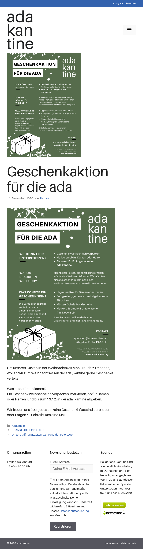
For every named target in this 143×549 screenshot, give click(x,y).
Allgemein (18, 425)
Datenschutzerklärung (74, 511)
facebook (131, 3)
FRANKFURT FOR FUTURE (29, 430)
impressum (111, 543)
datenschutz (128, 543)
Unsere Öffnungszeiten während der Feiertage (42, 434)
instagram (118, 3)
